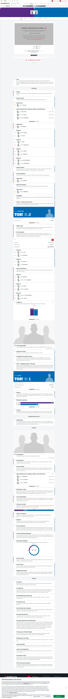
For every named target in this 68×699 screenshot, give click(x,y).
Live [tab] (21, 18)
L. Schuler (39, 46)
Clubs (38, 3)
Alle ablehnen (47, 696)
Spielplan (31, 3)
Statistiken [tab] (40, 18)
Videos (45, 3)
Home (25, 3)
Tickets (48, 3)
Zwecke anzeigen (36, 696)
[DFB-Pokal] (12, 1)
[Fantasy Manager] (60, 1)
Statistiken (52, 3)
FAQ (58, 3)
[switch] (29, 33)
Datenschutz (11, 692)
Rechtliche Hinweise (46, 676)
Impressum (15, 692)
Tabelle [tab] (45, 18)
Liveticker (41, 3)
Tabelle (35, 3)
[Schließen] (66, 688)
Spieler (56, 3)
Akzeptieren (58, 696)
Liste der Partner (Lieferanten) (7, 697)
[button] (65, 3)
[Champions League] (14, 1)
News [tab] (26, 18)
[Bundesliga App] (52, 1)
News (28, 3)
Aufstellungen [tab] (32, 18)
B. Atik (38, 48)
